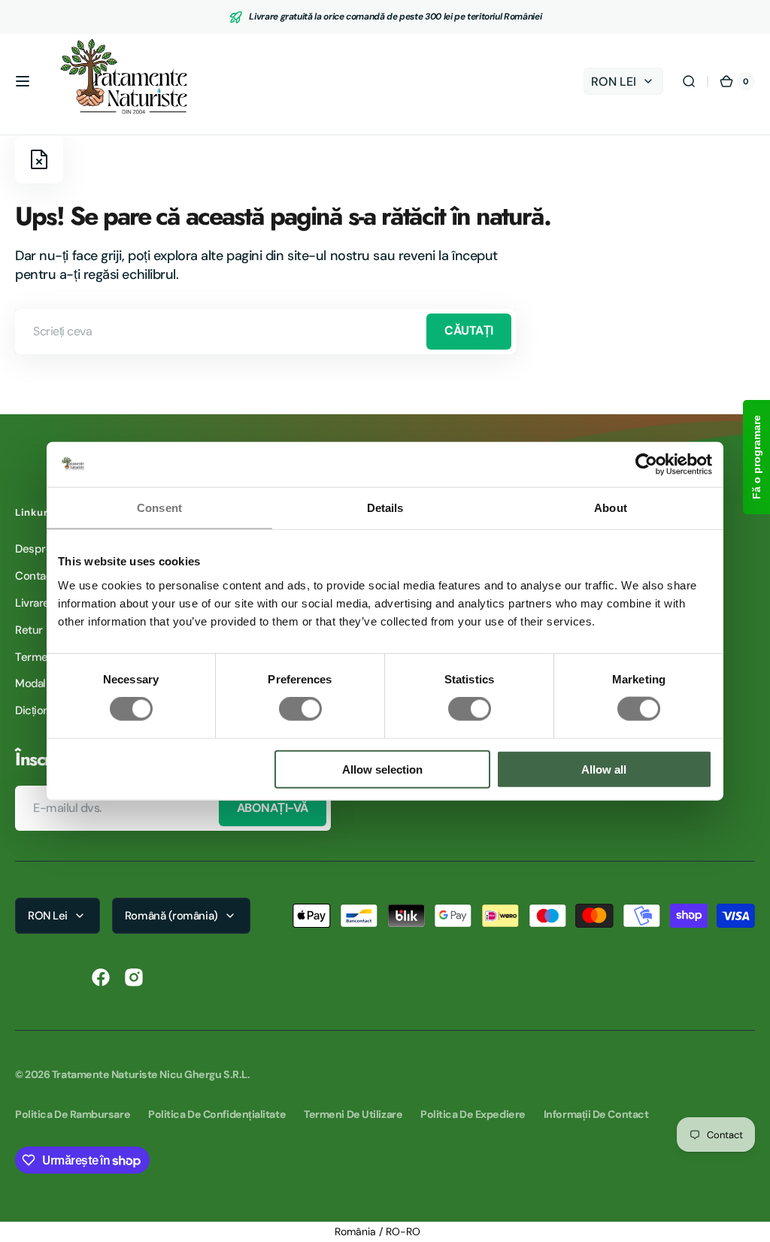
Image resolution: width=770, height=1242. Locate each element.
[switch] (300, 709)
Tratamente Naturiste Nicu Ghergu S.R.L (149, 1074)
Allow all (603, 768)
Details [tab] (385, 507)
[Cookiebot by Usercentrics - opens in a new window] (646, 464)
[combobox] (265, 331)
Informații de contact (596, 1114)
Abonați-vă (272, 808)
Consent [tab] (159, 507)
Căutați (468, 330)
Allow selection (382, 768)
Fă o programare (756, 457)
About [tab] (610, 507)
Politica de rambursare (72, 1114)
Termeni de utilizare (353, 1114)
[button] (22, 81)
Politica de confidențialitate (217, 1114)
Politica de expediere (473, 1114)
